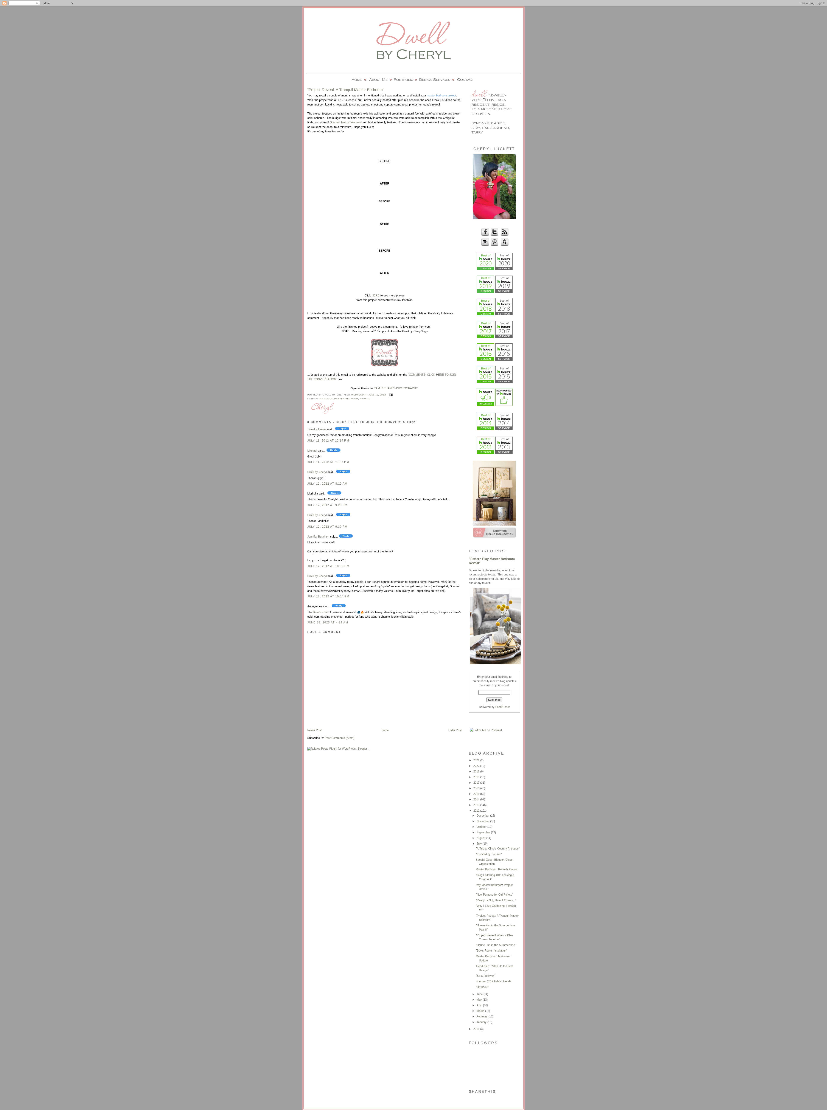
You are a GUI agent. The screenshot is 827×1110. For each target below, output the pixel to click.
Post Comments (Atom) (339, 737)
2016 (476, 788)
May (480, 999)
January (482, 1022)
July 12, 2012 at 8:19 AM (327, 483)
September (484, 832)
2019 (476, 771)
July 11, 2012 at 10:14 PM (328, 440)
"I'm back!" (482, 987)
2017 (476, 782)
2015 (476, 793)
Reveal (365, 398)
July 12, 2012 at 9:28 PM (327, 505)
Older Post (455, 730)
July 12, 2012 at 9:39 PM (327, 526)
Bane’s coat (320, 612)
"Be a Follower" (485, 975)
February (482, 1016)
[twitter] (494, 235)
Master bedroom (346, 398)
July (480, 843)
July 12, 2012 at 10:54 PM (328, 596)
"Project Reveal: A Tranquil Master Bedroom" (345, 90)
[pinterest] (494, 245)
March (481, 1010)
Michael (312, 450)
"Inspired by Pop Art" (489, 854)
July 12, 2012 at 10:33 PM (328, 566)
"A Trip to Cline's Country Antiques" (498, 848)
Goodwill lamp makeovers (346, 122)
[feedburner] (504, 235)
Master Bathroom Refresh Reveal (496, 869)
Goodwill (326, 398)
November (483, 821)
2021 (476, 760)
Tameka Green (316, 429)
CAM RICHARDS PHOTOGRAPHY (396, 388)
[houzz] (504, 245)
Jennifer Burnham (318, 536)
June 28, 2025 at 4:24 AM (327, 622)
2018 (476, 777)
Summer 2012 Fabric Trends (493, 981)
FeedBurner (502, 706)
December (483, 815)
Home (385, 730)
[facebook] (484, 235)
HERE (375, 295)
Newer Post (314, 730)
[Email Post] (390, 395)
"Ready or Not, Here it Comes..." (496, 900)
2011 (476, 1029)
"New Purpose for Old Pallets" (494, 894)
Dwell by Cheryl (317, 472)
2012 (476, 810)
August (481, 838)
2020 (476, 765)
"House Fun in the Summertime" (496, 945)
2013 (476, 805)
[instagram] (484, 245)
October (482, 826)
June (480, 994)
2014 (476, 799)
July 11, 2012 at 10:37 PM (328, 462)
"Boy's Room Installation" (491, 950)
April (480, 1005)
